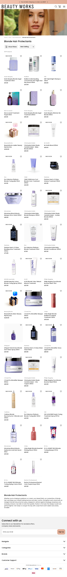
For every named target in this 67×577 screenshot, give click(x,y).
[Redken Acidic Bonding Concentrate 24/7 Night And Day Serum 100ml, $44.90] (33, 64)
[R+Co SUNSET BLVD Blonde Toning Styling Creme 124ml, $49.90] (13, 467)
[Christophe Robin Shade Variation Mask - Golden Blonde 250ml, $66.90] (53, 198)
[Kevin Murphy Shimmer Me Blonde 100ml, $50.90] (53, 98)
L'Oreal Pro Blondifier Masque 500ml (13, 381)
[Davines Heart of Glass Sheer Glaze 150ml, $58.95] (33, 333)
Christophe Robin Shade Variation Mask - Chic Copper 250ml (32, 382)
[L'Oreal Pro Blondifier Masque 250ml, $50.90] (33, 298)
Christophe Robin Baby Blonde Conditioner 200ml (52, 248)
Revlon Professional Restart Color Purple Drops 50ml (33, 483)
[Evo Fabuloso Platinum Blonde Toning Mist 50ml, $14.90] (13, 164)
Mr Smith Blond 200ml (51, 145)
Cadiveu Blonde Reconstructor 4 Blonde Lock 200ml (13, 416)
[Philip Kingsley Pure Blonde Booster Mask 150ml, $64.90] (53, 365)
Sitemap (39, 565)
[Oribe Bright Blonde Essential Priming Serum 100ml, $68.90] (33, 433)
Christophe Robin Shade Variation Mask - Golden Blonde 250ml (52, 215)
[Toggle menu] (64, 6)
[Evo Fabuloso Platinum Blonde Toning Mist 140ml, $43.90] (33, 399)
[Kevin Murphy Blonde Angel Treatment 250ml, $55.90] (33, 98)
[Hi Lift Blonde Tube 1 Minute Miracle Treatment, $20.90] (33, 266)
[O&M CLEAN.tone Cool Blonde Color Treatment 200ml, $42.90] (33, 164)
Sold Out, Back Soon (13, 71)
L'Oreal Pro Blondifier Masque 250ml (33, 314)
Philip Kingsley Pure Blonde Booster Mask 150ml (52, 381)
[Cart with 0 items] (59, 6)
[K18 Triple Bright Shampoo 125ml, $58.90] (53, 64)
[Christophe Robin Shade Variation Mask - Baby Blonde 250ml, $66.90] (33, 130)
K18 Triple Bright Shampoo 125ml (52, 80)
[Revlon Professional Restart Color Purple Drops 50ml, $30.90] (33, 467)
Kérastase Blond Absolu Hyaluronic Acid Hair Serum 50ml (12, 450)
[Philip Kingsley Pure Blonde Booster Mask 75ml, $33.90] (53, 266)
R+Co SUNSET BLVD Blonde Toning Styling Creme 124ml (13, 483)
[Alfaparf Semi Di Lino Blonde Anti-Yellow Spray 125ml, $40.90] (13, 333)
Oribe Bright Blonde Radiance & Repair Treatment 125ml (50, 315)
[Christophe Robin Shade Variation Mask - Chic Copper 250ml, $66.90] (33, 365)
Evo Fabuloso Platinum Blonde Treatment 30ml (31, 248)
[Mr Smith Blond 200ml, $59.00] (53, 130)
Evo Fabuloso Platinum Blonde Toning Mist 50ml (12, 180)
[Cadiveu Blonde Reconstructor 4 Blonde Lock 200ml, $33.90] (13, 399)
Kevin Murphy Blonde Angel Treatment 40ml (12, 80)
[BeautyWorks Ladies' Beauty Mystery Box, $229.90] (13, 130)
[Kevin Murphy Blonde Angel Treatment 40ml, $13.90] (13, 64)
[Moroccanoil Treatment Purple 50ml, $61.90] (13, 98)
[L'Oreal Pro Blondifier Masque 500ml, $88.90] (13, 365)
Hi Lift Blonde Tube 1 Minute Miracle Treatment (32, 282)
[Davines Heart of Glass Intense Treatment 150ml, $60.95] (53, 164)
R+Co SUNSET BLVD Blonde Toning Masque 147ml (52, 449)
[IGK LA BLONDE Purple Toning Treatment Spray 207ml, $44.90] (53, 399)
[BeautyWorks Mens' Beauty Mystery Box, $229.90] (13, 298)
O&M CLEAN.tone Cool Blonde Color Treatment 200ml (32, 181)
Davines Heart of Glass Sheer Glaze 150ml (33, 349)
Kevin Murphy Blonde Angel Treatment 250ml (32, 114)
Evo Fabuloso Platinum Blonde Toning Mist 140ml (32, 415)
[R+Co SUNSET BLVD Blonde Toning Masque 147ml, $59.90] (53, 433)
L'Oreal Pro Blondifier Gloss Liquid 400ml (52, 349)
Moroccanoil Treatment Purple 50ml (11, 114)
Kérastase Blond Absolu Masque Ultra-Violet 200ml (12, 214)
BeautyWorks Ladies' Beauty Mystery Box (13, 146)
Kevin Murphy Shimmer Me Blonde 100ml (52, 114)
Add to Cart (33, 71)
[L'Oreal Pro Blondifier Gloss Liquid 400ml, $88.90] (53, 333)
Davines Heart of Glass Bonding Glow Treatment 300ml (12, 249)
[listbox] (27, 47)
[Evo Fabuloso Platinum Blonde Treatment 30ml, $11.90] (33, 232)
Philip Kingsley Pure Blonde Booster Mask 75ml (52, 282)
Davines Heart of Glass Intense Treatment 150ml (52, 180)
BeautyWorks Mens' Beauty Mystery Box (12, 314)
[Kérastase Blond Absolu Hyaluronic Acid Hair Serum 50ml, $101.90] (13, 433)
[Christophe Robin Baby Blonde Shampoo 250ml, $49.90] (33, 198)
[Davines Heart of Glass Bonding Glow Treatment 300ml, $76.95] (13, 232)
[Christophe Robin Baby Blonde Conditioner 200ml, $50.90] (53, 232)
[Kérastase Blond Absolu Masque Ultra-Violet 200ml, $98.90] (13, 198)
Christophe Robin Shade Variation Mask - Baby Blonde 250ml (32, 147)
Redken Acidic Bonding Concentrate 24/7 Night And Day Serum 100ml (33, 80)
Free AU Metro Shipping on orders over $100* (33, 2)
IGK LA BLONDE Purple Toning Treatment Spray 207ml (53, 415)
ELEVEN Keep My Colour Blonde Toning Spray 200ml (13, 282)
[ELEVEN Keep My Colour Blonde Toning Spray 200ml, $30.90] (13, 266)
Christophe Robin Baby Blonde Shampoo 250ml (31, 214)
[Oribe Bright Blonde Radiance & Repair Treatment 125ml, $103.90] (53, 298)
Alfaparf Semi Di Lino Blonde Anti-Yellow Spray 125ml (13, 349)
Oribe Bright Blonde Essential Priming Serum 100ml (33, 449)
